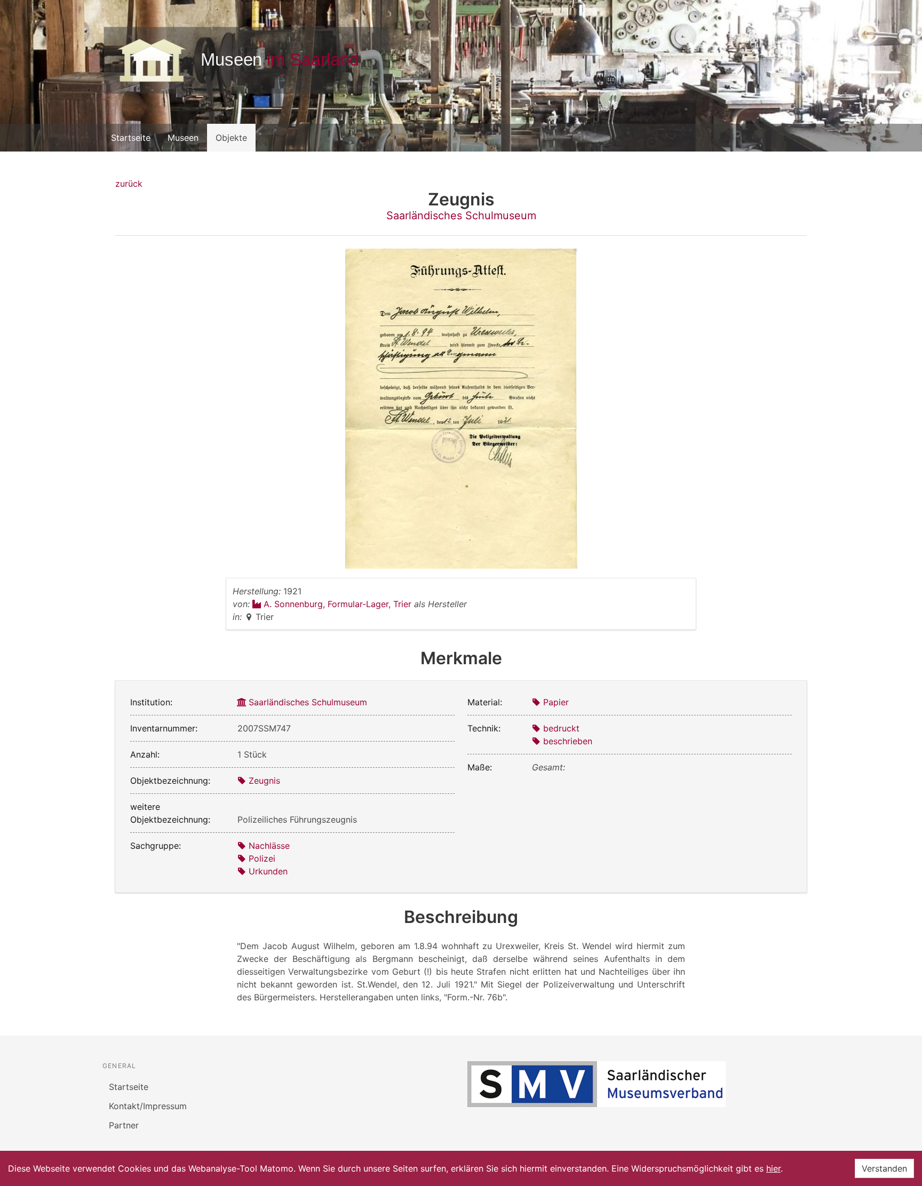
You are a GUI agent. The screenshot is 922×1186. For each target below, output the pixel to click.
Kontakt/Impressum (148, 1106)
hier (773, 1168)
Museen (183, 137)
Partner (124, 1125)
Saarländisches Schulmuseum (461, 215)
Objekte (231, 137)
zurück (128, 183)
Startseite (130, 137)
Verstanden (884, 1168)
